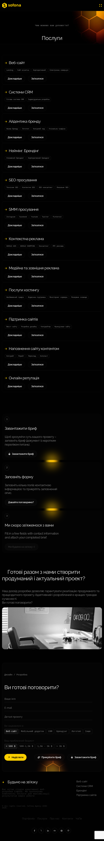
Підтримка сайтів (23, 319)
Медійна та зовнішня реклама (34, 268)
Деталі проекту (13, 716)
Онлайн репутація (24, 378)
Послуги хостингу (24, 290)
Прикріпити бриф (51, 757)
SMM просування (23, 209)
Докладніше (15, 78)
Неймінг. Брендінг (24, 151)
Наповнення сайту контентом (34, 348)
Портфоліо (28, 818)
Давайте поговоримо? (21, 502)
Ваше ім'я (9, 698)
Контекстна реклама (26, 239)
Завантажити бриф (23, 453)
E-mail (8, 707)
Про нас (54, 818)
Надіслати (17, 757)
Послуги (42, 818)
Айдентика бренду (25, 121)
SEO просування (23, 180)
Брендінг (81, 790)
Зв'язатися (37, 78)
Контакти (67, 818)
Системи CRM (21, 92)
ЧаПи (79, 818)
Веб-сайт (17, 63)
